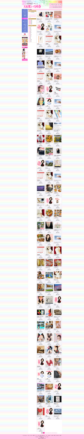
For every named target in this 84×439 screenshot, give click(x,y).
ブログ (40, 435)
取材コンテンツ (25, 21)
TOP (24, 9)
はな (29, 31)
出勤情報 (25, 15)
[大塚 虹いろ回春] (42, 4)
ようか (29, 36)
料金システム (25, 435)
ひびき (29, 32)
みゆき (29, 35)
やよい (29, 41)
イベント (36, 435)
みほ (29, 27)
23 (29, 16)
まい (29, 38)
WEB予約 (25, 27)
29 (35, 16)
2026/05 (30, 22)
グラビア (46, 435)
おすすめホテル (25, 31)
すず (29, 28)
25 (31, 16)
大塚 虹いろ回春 (42, 437)
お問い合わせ (57, 435)
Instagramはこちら (25, 35)
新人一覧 (31, 435)
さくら (29, 39)
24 (30, 16)
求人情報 (25, 30)
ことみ (29, 30)
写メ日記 (25, 18)
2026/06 (30, 21)
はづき (29, 34)
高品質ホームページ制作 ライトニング (42, 438)
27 (33, 16)
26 (32, 16)
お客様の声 (24, 24)
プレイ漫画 (52, 435)
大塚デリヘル (25, 59)
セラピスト (24, 12)
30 (29, 17)
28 (34, 16)
